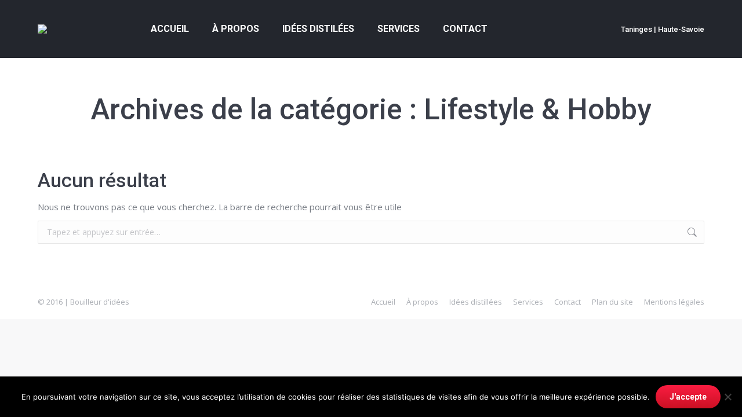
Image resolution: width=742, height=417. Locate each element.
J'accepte (688, 396)
